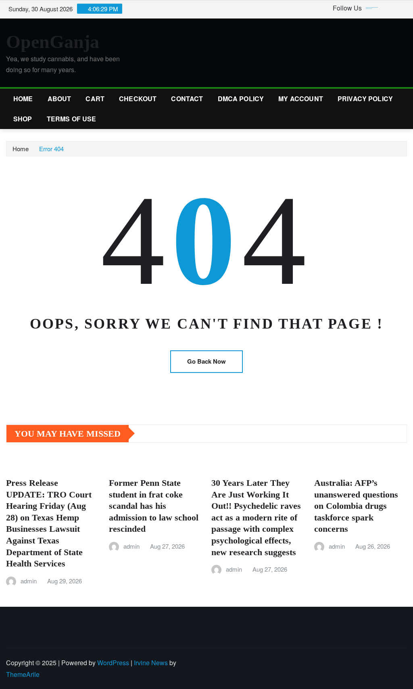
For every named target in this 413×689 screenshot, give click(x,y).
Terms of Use (71, 118)
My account (300, 98)
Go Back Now (206, 361)
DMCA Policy (241, 98)
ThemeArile (23, 674)
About (59, 98)
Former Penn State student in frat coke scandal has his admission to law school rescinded (153, 506)
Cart (95, 98)
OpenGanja (52, 41)
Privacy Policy (365, 98)
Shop (22, 118)
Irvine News (151, 662)
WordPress (113, 662)
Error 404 (51, 148)
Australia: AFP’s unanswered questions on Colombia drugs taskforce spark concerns (356, 506)
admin (29, 581)
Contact (187, 98)
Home (23, 98)
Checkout (137, 98)
